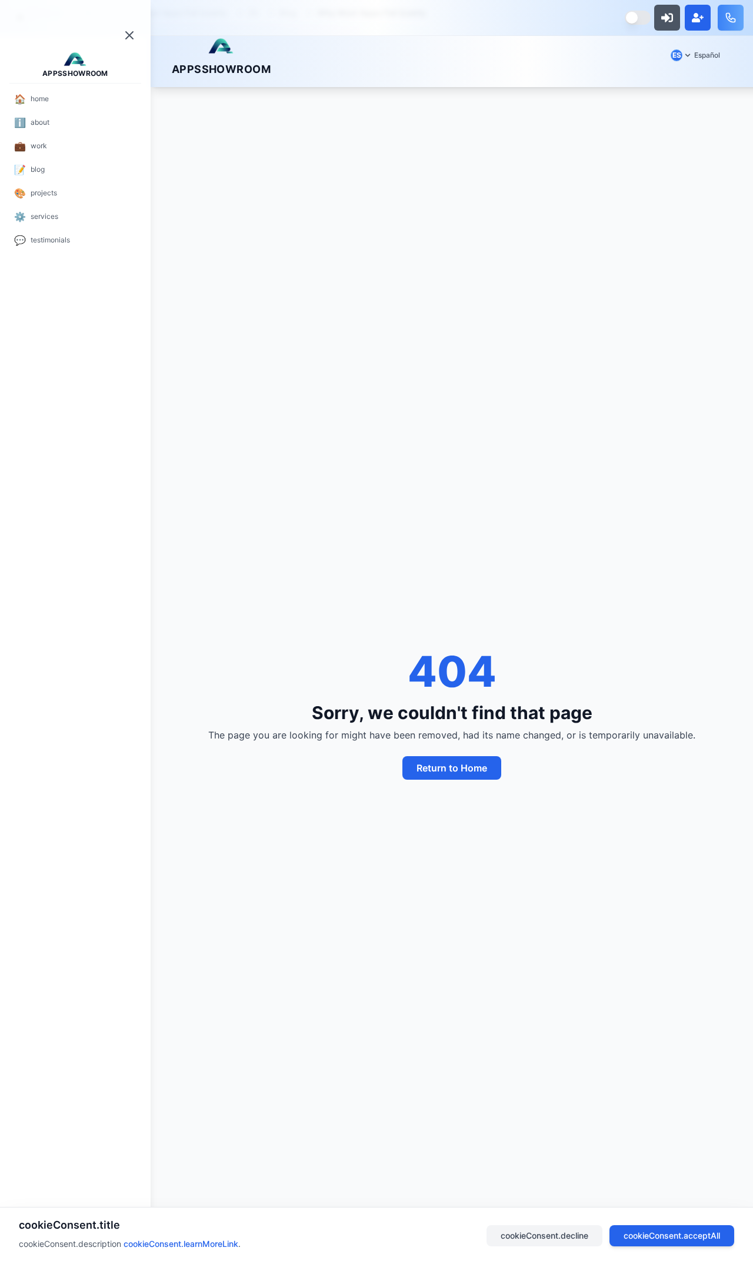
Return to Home (452, 768)
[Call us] (731, 18)
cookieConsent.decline (544, 1235)
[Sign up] (698, 18)
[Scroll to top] (221, 46)
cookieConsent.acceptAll (672, 1235)
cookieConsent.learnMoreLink (181, 1244)
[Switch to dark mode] (638, 18)
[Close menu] (129, 35)
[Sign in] (667, 18)
